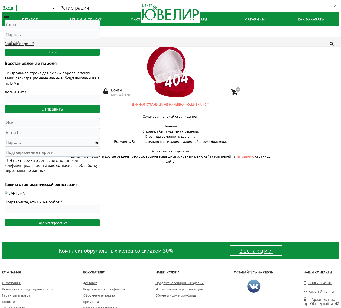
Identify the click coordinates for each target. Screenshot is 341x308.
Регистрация (74, 8)
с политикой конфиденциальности (41, 163)
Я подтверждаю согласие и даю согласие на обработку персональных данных (51, 165)
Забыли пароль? (19, 43)
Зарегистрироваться (52, 223)
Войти (52, 52)
